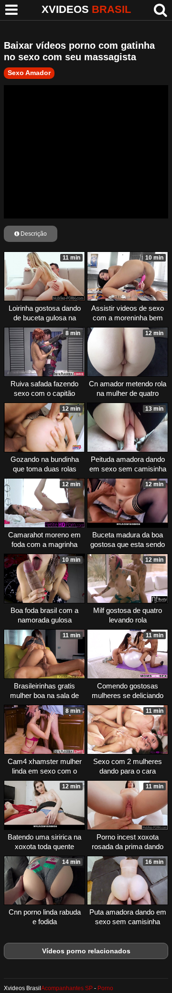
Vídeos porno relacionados (86, 951)
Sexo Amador (29, 72)
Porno (105, 988)
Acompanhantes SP (67, 988)
